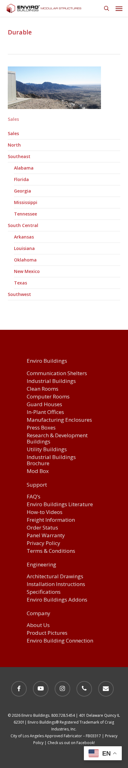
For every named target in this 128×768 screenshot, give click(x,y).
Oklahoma (25, 260)
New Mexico (27, 271)
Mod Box (38, 471)
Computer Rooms (48, 396)
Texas (20, 283)
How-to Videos (44, 512)
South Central (23, 225)
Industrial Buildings (51, 381)
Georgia (22, 191)
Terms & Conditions (51, 551)
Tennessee (25, 214)
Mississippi (25, 202)
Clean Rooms (42, 389)
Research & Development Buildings (57, 438)
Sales (13, 133)
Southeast (19, 156)
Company (38, 614)
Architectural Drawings (55, 576)
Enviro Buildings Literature (60, 504)
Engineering (41, 565)
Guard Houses (44, 404)
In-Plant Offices (45, 412)
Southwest (19, 294)
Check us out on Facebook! (71, 742)
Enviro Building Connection (60, 641)
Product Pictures (47, 633)
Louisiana (24, 248)
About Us (38, 625)
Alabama (24, 168)
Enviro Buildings (47, 361)
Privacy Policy (43, 543)
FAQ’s (33, 496)
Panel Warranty (46, 535)
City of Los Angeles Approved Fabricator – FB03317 (56, 735)
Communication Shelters (57, 373)
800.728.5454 (63, 715)
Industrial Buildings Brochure (51, 460)
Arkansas (24, 237)
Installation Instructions (56, 584)
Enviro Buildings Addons (57, 600)
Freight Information (51, 520)
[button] (119, 8)
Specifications (44, 592)
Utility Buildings (47, 449)
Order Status (42, 528)
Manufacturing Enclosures (59, 420)
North (14, 145)
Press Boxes (41, 428)
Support (37, 485)
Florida (21, 179)
